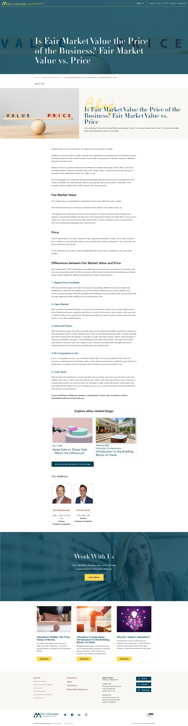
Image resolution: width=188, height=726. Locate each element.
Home (37, 77)
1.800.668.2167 (113, 680)
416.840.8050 (111, 702)
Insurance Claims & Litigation (42, 694)
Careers (144, 684)
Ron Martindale (61, 510)
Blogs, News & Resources (51, 77)
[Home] (23, 3)
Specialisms (72, 678)
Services (36, 678)
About (69, 681)
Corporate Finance (39, 691)
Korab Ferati (83, 510)
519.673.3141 (111, 691)
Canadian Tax (37, 688)
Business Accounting (39, 681)
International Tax (38, 698)
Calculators (72, 685)
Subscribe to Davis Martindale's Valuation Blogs (72, 464)
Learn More (94, 577)
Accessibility (57, 723)
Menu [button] (139, 3)
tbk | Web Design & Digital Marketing (143, 723)
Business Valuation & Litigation (42, 684)
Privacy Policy (68, 723)
